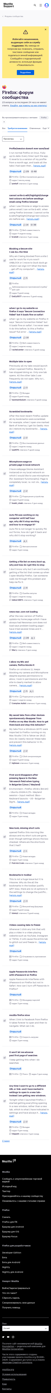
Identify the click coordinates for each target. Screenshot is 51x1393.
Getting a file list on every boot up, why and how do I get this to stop (27, 563)
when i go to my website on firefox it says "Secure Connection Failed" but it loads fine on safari (27, 311)
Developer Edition (11, 1252)
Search (35, 5)
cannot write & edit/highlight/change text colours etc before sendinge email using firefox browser (28, 198)
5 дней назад (36, 296)
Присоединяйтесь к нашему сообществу (22, 1196)
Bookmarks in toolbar (20, 875)
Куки (4, 1384)
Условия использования (14, 1374)
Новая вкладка (28, 813)
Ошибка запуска (29, 593)
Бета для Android (11, 1262)
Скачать (6, 1217)
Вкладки (26, 393)
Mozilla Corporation (12, 1349)
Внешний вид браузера (32, 906)
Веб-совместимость (31, 230)
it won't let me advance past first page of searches (23, 1054)
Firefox (15, 177)
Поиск (25, 1074)
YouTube (8, 1337)
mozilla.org (8, 1369)
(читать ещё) (39, 165)
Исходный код (9, 1186)
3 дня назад (38, 863)
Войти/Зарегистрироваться (16, 1288)
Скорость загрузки (30, 1037)
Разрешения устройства (33, 496)
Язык (4, 1323)
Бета (4, 1257)
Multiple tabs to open (20, 361)
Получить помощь (11, 1307)
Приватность (8, 1379)
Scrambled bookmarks (20, 411)
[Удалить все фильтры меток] (4, 122)
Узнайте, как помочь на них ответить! (28, 105)
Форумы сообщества (14, 16)
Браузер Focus (9, 1236)
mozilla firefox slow (19, 1015)
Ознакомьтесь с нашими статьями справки (23, 1201)
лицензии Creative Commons (17, 1362)
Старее (6, 1141)
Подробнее (25, 72)
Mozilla (9, 1161)
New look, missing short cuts (24, 828)
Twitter (3, 1337)
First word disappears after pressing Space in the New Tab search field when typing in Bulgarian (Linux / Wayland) (24, 780)
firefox (44, 118)
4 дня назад (33, 237)
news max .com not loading (23, 611)
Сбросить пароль (11, 1298)
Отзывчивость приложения (34, 957)
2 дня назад (32, 184)
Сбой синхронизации (31, 756)
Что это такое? (9, 1293)
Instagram (13, 1337)
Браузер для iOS (10, 1231)
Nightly (6, 1267)
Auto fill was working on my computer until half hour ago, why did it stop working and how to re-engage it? (24, 520)
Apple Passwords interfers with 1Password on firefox (23, 973)
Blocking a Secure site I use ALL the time (20, 250)
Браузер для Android (13, 1227)
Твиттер (6, 1191)
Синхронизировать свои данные (18, 1302)
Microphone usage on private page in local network (24, 463)
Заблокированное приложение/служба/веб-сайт (29, 288)
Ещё (45, 128)
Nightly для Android (12, 1272)
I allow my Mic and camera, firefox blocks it (21, 663)
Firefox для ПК (9, 1222)
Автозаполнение (29, 546)
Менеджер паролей (31, 1000)
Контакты (7, 1389)
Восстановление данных (33, 177)
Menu (40, 5)
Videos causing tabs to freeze (24, 925)
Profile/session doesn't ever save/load (29, 148)
